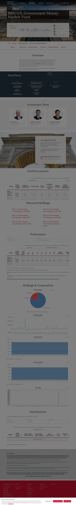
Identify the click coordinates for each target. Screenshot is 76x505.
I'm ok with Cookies (67, 501)
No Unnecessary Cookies (58, 501)
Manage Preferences (48, 501)
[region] (38, 501)
